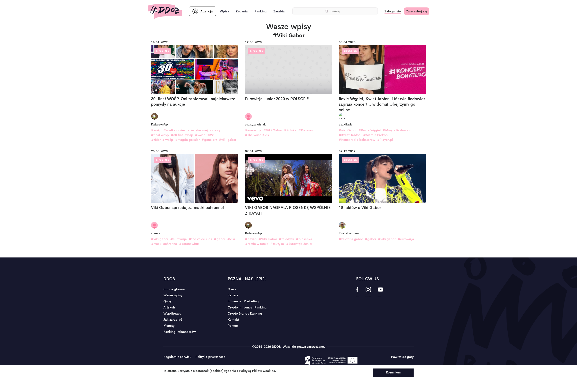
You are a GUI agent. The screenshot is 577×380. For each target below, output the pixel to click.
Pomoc (233, 326)
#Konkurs (305, 130)
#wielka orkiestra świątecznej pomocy (191, 130)
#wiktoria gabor (351, 239)
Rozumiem (393, 372)
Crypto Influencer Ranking (247, 307)
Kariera (233, 295)
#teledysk (286, 239)
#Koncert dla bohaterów (357, 140)
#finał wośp (160, 135)
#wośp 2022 (204, 135)
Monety (168, 326)
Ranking (260, 11)
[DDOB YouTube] (380, 292)
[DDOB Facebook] (357, 292)
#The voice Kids (257, 135)
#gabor (219, 239)
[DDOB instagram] (368, 292)
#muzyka (277, 244)
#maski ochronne (164, 244)
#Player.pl (385, 140)
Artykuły (169, 307)
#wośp (156, 130)
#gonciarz (209, 140)
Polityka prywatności (210, 357)
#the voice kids (200, 239)
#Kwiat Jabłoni (350, 135)
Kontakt (233, 319)
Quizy (167, 301)
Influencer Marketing (243, 301)
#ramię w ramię (256, 244)
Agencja (206, 11)
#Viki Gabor (272, 130)
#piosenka (304, 239)
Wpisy (224, 11)
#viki (231, 239)
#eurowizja (253, 130)
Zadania (242, 11)
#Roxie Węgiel (370, 130)
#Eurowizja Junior (299, 244)
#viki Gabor (348, 130)
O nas (232, 289)
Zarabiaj (279, 11)
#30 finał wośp (182, 135)
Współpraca (172, 313)
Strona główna (174, 289)
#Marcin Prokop (375, 135)
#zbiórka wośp (162, 140)
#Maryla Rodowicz (396, 130)
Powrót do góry (402, 357)
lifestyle (162, 51)
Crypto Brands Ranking (245, 313)
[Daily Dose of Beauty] (165, 11)
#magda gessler (187, 140)
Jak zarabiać (172, 319)
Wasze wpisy (172, 295)
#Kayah (250, 239)
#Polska (290, 130)
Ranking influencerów (179, 332)
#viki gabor (227, 140)
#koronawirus (189, 244)
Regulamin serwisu (177, 357)
